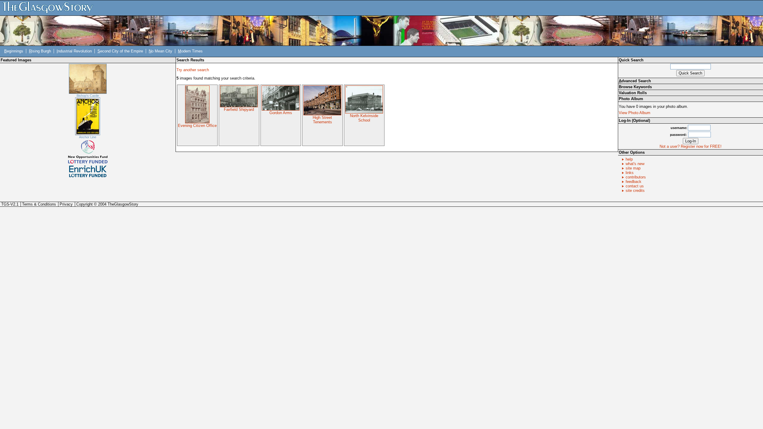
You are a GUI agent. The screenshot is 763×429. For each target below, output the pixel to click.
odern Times (190, 51)
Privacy (66, 204)
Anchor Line (87, 137)
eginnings (13, 51)
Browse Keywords (635, 87)
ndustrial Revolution (74, 51)
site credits (635, 190)
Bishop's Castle (88, 95)
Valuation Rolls (633, 93)
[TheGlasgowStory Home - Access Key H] (50, 7)
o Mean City (160, 51)
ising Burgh (40, 51)
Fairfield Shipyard (239, 109)
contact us (635, 186)
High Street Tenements (322, 119)
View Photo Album (634, 113)
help (629, 159)
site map (633, 168)
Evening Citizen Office (197, 125)
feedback (633, 181)
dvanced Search (635, 81)
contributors (636, 177)
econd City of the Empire (120, 51)
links (630, 172)
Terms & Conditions (39, 204)
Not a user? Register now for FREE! (691, 146)
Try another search (192, 70)
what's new (635, 163)
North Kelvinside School (364, 118)
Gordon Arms (280, 113)
